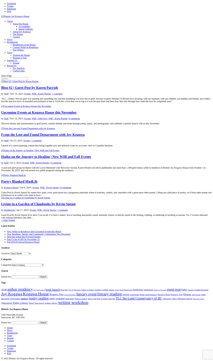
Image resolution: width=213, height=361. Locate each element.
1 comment (57, 94)
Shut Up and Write (94, 299)
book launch (52, 289)
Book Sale (64, 290)
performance (15, 299)
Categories (6, 265)
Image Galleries (26, 29)
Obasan (187, 294)
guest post (174, 289)
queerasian (69, 299)
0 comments (74, 118)
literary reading (109, 294)
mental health (134, 295)
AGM (4, 289)
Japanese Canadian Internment (198, 290)
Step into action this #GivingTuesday (24, 237)
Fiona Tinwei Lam (126, 290)
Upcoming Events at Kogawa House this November (39, 112)
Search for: (6, 276)
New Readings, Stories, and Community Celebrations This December (39, 234)
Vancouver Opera (198, 299)
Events (27, 94)
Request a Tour (20, 58)
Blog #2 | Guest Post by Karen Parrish (29, 87)
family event (114, 290)
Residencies (12, 42)
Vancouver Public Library (14, 303)
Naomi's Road (164, 294)
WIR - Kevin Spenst (49, 187)
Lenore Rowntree (70, 295)
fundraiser (138, 289)
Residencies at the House (24, 45)
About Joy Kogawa (22, 31)
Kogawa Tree (57, 294)
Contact (16, 37)
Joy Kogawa (11, 294)
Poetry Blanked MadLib (19, 181)
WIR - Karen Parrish (41, 94)
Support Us (12, 60)
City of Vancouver (74, 290)
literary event (86, 294)
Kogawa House (11, 187)
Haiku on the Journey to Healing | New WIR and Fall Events (46, 157)
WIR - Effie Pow (39, 118)
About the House (20, 24)
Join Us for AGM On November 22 (23, 239)
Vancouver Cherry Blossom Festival (177, 299)
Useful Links (19, 71)
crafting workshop (87, 290)
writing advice (51, 303)
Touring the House (21, 55)
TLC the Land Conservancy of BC (139, 298)
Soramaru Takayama (108, 299)
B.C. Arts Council (39, 290)
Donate (16, 63)
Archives (5, 253)
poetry (24, 298)
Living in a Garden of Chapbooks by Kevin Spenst (38, 204)
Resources (11, 65)
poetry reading (39, 298)
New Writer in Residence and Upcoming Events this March (34, 231)
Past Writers (18, 50)
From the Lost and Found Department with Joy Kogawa (43, 134)
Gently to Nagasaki (160, 290)
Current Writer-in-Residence (26, 47)
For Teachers (19, 68)
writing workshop (73, 302)
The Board (18, 34)
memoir (125, 294)
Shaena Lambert (80, 299)
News (9, 39)
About (10, 21)
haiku (184, 289)
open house (196, 295)
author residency (20, 289)
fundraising (148, 290)
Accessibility (24, 26)
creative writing (101, 289)
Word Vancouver (36, 303)
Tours (9, 52)
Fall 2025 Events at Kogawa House (23, 242)
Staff (6, 94)
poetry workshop (57, 298)
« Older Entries (8, 220)
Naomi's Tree (177, 294)
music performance (148, 294)
